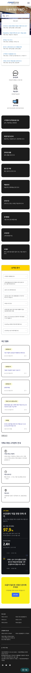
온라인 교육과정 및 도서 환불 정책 (12, 47)
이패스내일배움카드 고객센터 (22, 633)
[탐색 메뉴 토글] (28, 2)
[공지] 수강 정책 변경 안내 (10, 289)
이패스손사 (4, 619)
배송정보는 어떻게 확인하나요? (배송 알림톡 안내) (17, 33)
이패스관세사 (4, 622)
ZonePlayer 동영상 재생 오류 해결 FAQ (13, 324)
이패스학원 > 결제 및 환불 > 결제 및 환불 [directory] (12, 27)
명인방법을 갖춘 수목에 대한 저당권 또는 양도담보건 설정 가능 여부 (15, 405)
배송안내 (6, 184)
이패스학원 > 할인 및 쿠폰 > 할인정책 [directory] (11, 62)
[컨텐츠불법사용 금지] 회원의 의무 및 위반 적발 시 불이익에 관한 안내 (14, 283)
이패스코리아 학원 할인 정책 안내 (12, 61)
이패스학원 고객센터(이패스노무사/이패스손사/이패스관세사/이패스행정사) (8, 638)
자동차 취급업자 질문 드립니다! (12, 370)
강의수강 (6, 201)
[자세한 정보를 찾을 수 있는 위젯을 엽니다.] (24, 670)
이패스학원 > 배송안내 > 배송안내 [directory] (10, 34)
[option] (15, 26)
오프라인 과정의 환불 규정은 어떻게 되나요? (15, 26)
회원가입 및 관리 (9, 136)
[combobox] (15, 16)
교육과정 (6, 233)
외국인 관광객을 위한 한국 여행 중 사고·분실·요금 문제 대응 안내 (15, 424)
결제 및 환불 (7, 152)
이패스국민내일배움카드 (21, 616)
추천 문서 (15, 21)
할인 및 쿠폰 (7, 168)
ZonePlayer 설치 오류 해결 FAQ (11, 330)
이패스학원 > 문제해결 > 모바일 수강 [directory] (11, 41)
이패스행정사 (19, 622)
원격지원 (15, 105)
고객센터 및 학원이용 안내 (11, 120)
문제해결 (6, 217)
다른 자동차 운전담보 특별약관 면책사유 (14, 352)
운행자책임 (7, 387)
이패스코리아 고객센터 (6, 633)
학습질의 (15, 91)
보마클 (7, 420)
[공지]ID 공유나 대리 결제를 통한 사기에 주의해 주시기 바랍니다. (14, 296)
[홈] (13, 2)
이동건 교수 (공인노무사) (11, 401)
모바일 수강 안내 (8, 303)
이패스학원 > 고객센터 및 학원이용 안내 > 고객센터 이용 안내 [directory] (15, 55)
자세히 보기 (4, 435)
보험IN (6, 249)
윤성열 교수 (8, 349)
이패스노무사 (19, 619)
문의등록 (15, 77)
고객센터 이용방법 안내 (9, 276)
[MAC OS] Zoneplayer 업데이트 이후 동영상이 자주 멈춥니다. (14, 317)
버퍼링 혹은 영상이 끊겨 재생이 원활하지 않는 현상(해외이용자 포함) (14, 310)
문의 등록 (15, 594)
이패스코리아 (4, 616)
